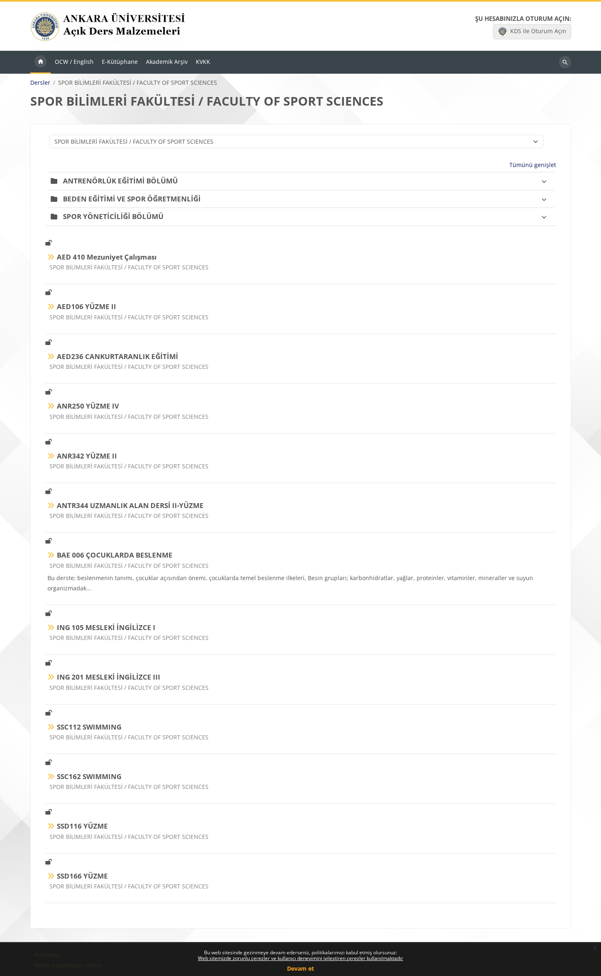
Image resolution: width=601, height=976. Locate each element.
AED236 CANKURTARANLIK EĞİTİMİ (117, 356)
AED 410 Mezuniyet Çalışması (107, 257)
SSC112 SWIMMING (89, 727)
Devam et (300, 968)
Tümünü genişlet (532, 165)
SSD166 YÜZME (82, 876)
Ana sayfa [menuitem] (40, 62)
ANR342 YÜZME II (87, 456)
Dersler (40, 82)
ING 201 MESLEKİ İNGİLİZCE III (108, 677)
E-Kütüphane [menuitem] (120, 62)
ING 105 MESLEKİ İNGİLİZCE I (106, 627)
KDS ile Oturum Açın (538, 31)
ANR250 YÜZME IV (88, 406)
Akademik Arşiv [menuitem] (167, 62)
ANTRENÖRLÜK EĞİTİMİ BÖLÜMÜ (120, 180)
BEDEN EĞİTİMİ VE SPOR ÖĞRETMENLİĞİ (132, 198)
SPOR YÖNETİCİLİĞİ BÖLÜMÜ (113, 216)
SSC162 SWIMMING (89, 776)
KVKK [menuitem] (203, 62)
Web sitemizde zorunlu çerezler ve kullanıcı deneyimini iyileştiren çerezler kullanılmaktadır (300, 958)
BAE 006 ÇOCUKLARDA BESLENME (115, 555)
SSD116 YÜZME (82, 826)
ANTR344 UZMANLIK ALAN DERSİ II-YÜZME (130, 505)
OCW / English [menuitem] (74, 62)
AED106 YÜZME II (86, 306)
